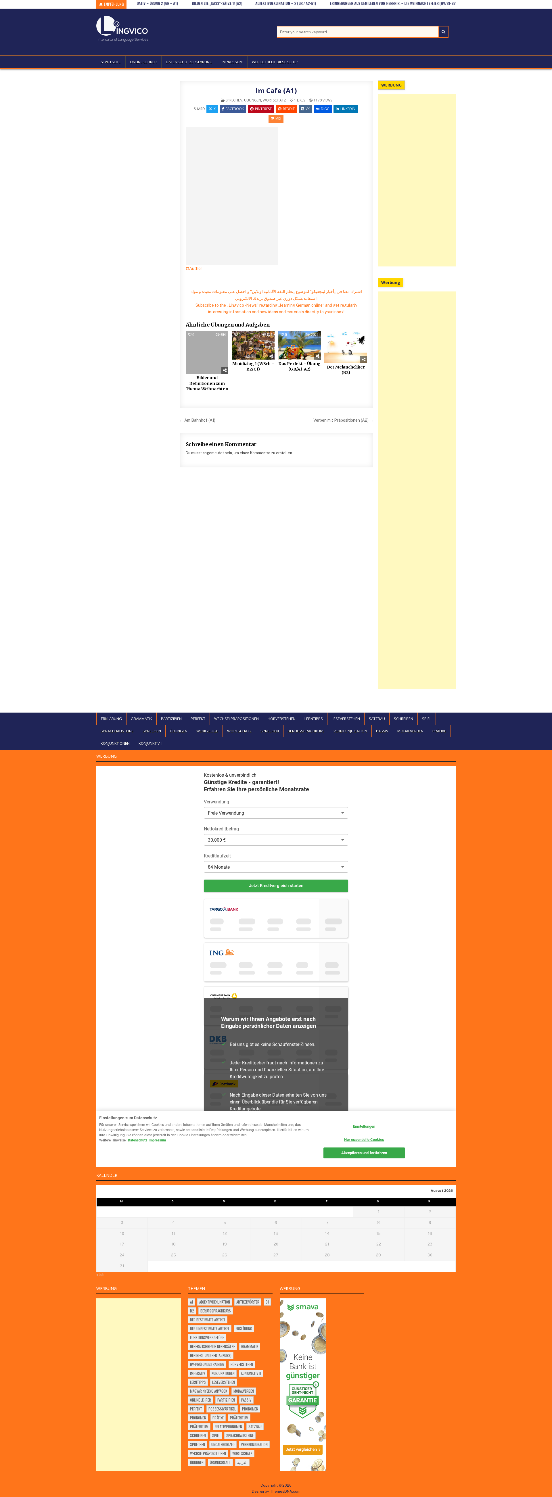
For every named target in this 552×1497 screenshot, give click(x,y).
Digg (325, 108)
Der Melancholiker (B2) (346, 369)
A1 (191, 1302)
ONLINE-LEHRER (143, 61)
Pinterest (263, 108)
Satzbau (377, 718)
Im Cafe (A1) (276, 90)
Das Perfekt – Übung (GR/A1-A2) (299, 366)
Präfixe (439, 731)
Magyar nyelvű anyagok (208, 1391)
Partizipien (171, 718)
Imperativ (197, 1373)
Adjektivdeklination (214, 1302)
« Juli (100, 1275)
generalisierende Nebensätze (212, 1346)
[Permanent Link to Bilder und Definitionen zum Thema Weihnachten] (207, 352)
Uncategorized (223, 1444)
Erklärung (111, 718)
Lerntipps (313, 718)
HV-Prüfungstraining (207, 1364)
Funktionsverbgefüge (207, 1337)
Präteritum (239, 1418)
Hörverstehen (282, 718)
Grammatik (141, 718)
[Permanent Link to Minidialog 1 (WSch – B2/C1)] (253, 345)
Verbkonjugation (350, 731)
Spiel (426, 718)
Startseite (111, 61)
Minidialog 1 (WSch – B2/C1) (253, 366)
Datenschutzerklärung (189, 61)
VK (308, 108)
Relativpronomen (228, 1426)
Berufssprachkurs (306, 731)
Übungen (252, 100)
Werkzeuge (207, 731)
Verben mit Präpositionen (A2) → (343, 420)
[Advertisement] (417, 180)
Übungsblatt (220, 1462)
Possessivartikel (222, 1409)
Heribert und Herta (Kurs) (210, 1355)
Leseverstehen (346, 718)
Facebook (235, 108)
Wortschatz (274, 100)
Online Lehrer (200, 1400)
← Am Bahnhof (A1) (197, 420)
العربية (242, 1462)
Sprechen (234, 100)
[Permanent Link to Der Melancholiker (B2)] (345, 347)
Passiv (382, 731)
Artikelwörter (247, 1302)
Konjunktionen (115, 743)
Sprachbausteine (117, 731)
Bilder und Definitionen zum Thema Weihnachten (207, 383)
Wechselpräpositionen (236, 718)
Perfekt (198, 718)
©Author (194, 268)
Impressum (232, 61)
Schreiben (403, 718)
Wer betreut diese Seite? (275, 61)
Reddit (289, 108)
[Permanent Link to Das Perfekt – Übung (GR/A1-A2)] (299, 345)
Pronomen (250, 1409)
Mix (278, 118)
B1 (267, 1302)
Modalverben (410, 731)
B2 (192, 1311)
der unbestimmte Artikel (209, 1328)
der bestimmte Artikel (207, 1320)
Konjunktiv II (150, 743)
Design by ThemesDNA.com (276, 1491)
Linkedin (347, 108)
